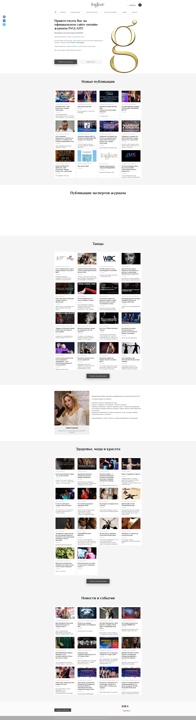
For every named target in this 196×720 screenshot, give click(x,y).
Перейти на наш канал (65, 62)
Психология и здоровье (129, 104)
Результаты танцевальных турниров (88, 620)
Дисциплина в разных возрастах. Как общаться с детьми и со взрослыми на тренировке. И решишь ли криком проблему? (94, 222)
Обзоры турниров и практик (130, 296)
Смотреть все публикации (98, 376)
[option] (98, 37)
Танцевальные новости (63, 104)
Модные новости (61, 650)
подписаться (90, 62)
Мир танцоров (104, 163)
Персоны (124, 355)
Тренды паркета (60, 471)
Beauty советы (82, 531)
